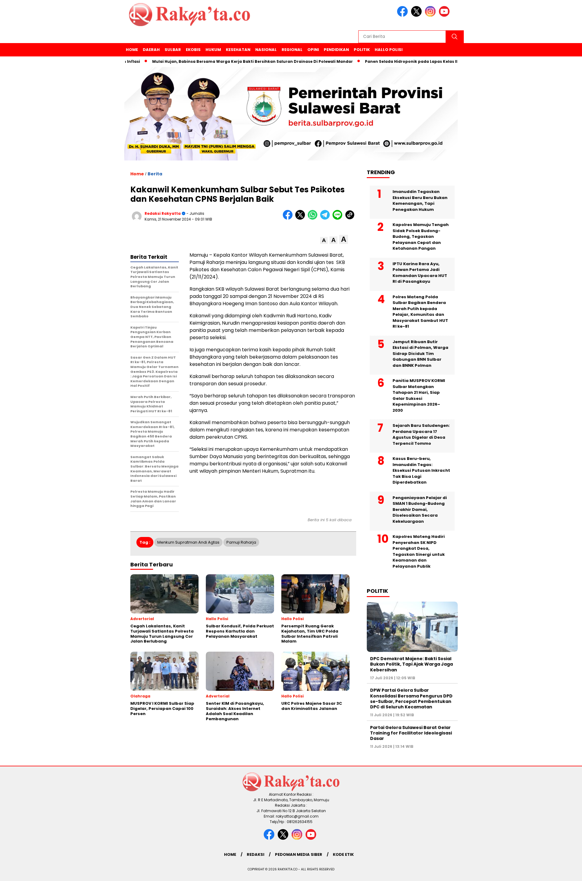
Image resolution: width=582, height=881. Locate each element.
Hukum (213, 49)
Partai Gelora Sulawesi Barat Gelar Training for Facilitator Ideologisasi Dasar (411, 732)
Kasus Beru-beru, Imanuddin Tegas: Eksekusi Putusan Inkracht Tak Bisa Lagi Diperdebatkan (421, 470)
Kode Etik (343, 854)
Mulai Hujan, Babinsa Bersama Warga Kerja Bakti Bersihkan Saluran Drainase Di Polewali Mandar (231, 61)
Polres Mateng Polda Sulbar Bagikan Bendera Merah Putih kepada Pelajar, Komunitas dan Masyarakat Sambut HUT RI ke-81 (420, 311)
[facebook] (403, 15)
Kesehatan (238, 49)
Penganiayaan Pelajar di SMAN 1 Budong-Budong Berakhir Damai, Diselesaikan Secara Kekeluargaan (420, 509)
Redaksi (255, 854)
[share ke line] (339, 218)
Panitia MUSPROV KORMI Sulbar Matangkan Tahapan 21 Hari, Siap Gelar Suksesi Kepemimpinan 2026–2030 (419, 395)
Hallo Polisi (389, 49)
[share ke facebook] (289, 218)
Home (132, 49)
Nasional (266, 49)
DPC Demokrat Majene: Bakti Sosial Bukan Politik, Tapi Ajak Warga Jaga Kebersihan (411, 664)
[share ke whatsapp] (314, 218)
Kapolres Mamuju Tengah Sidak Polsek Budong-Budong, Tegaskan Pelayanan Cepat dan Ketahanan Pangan (421, 236)
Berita (155, 174)
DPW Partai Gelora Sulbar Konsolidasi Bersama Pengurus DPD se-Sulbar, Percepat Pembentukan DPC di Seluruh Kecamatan (411, 698)
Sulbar (173, 49)
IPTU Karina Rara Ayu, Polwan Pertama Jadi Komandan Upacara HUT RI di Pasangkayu (420, 273)
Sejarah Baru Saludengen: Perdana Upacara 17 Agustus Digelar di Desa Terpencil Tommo (421, 434)
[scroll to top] (559, 872)
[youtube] (445, 15)
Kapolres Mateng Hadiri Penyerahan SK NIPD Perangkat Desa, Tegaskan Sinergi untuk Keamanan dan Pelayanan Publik (419, 551)
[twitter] (417, 15)
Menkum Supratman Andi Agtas (188, 542)
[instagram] (431, 15)
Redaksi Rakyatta (163, 213)
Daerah (151, 49)
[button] (324, 240)
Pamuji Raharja (241, 542)
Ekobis (193, 49)
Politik (362, 49)
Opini (313, 49)
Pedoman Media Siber (298, 854)
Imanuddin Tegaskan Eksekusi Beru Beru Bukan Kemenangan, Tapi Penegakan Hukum (420, 200)
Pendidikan (336, 49)
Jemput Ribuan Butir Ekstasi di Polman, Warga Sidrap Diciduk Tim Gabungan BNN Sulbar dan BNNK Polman (420, 353)
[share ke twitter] (301, 218)
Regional (292, 49)
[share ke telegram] (326, 218)
